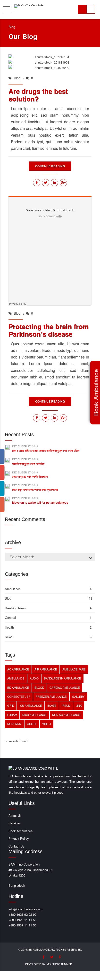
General (10, 617)
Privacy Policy (18, 838)
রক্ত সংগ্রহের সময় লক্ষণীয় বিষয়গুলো (30, 476)
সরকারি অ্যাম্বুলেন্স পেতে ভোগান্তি (28, 464)
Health (9, 627)
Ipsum (66, 705)
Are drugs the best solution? (38, 94)
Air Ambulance (45, 669)
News (9, 636)
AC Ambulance (18, 669)
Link (79, 705)
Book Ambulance (20, 831)
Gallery (78, 696)
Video (46, 724)
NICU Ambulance (34, 715)
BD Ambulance (18, 687)
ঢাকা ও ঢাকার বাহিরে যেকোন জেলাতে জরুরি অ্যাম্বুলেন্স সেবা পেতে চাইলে (45, 450)
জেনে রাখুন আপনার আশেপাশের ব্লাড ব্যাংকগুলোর (35, 489)
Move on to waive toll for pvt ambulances (40, 502)
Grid (10, 705)
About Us (15, 815)
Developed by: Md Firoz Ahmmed (48, 964)
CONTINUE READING (50, 166)
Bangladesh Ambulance (62, 678)
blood (39, 687)
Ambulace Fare (74, 669)
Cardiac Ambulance (65, 687)
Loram (12, 715)
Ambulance (13, 588)
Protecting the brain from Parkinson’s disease (48, 330)
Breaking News (15, 608)
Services (14, 823)
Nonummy (14, 724)
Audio (34, 678)
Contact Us (16, 846)
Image (51, 705)
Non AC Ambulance (66, 715)
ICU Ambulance (30, 705)
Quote (32, 724)
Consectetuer (18, 696)
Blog (17, 77)
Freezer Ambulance (51, 696)
